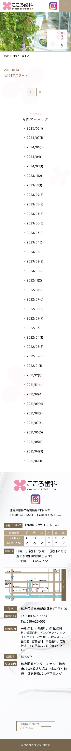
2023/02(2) (35, 262)
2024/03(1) (35, 167)
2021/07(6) (35, 423)
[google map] (35, 698)
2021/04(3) (35, 452)
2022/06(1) (35, 328)
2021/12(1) (34, 376)
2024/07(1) (35, 138)
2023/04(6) (35, 243)
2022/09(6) (35, 300)
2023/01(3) (35, 271)
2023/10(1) (34, 186)
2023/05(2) (35, 233)
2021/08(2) (35, 414)
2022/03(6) (35, 347)
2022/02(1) (35, 357)
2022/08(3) (35, 309)
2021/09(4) (35, 404)
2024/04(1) (35, 157)
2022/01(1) (34, 366)
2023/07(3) (35, 214)
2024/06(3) (35, 148)
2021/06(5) (35, 433)
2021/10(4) (34, 395)
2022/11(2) (34, 281)
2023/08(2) (35, 205)
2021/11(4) (34, 385)
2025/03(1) (35, 129)
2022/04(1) (35, 338)
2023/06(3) (35, 224)
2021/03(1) (34, 461)
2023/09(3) (35, 195)
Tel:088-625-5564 (21, 515)
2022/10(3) (35, 290)
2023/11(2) (34, 176)
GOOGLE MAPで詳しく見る (30, 726)
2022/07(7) (35, 319)
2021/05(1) (34, 442)
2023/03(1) (35, 252)
